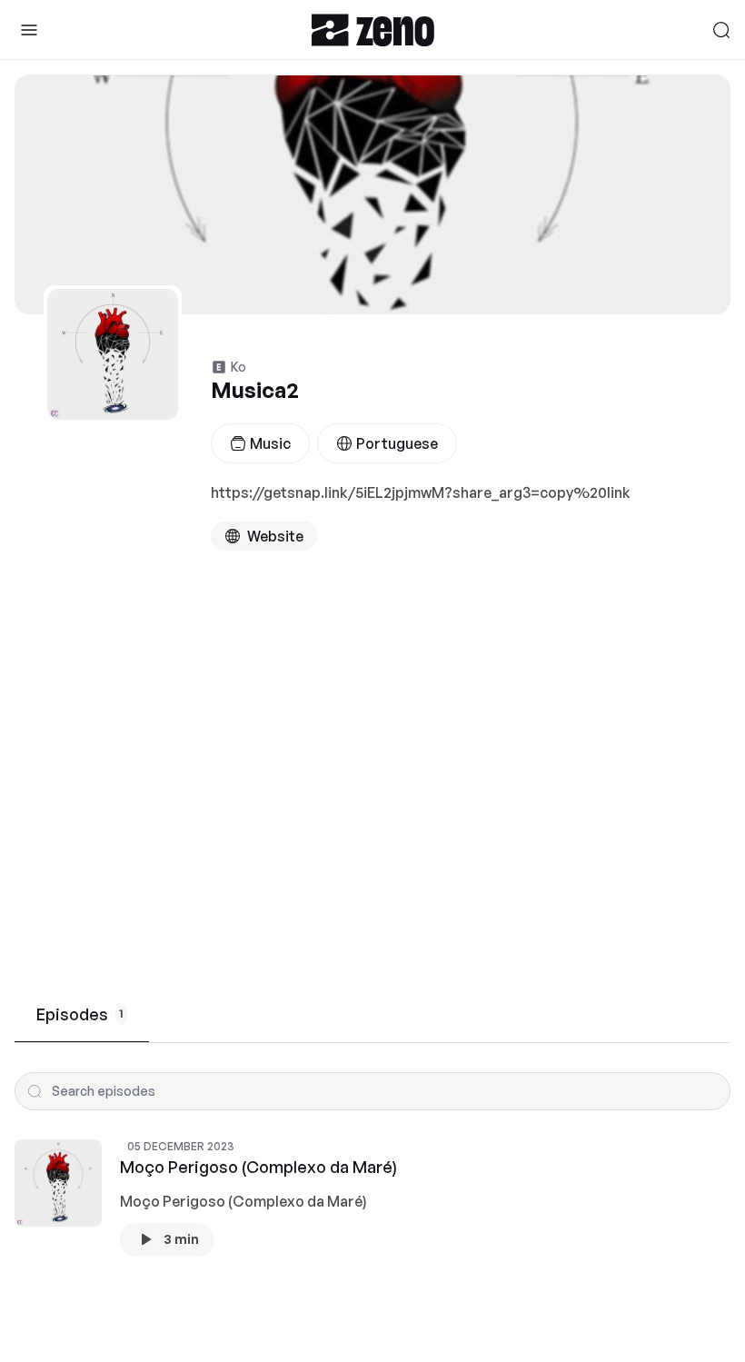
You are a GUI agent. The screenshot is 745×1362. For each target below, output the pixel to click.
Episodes (80, 1014)
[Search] (721, 30)
